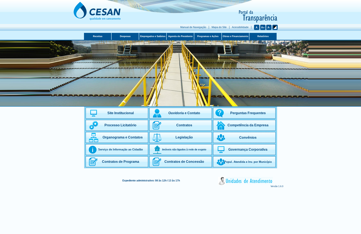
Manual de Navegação (193, 27)
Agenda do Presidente (180, 36)
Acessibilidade (240, 27)
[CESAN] (97, 19)
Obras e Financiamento (235, 36)
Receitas (97, 36)
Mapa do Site (219, 27)
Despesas (125, 36)
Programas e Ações (208, 36)
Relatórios (263, 36)
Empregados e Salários (152, 36)
